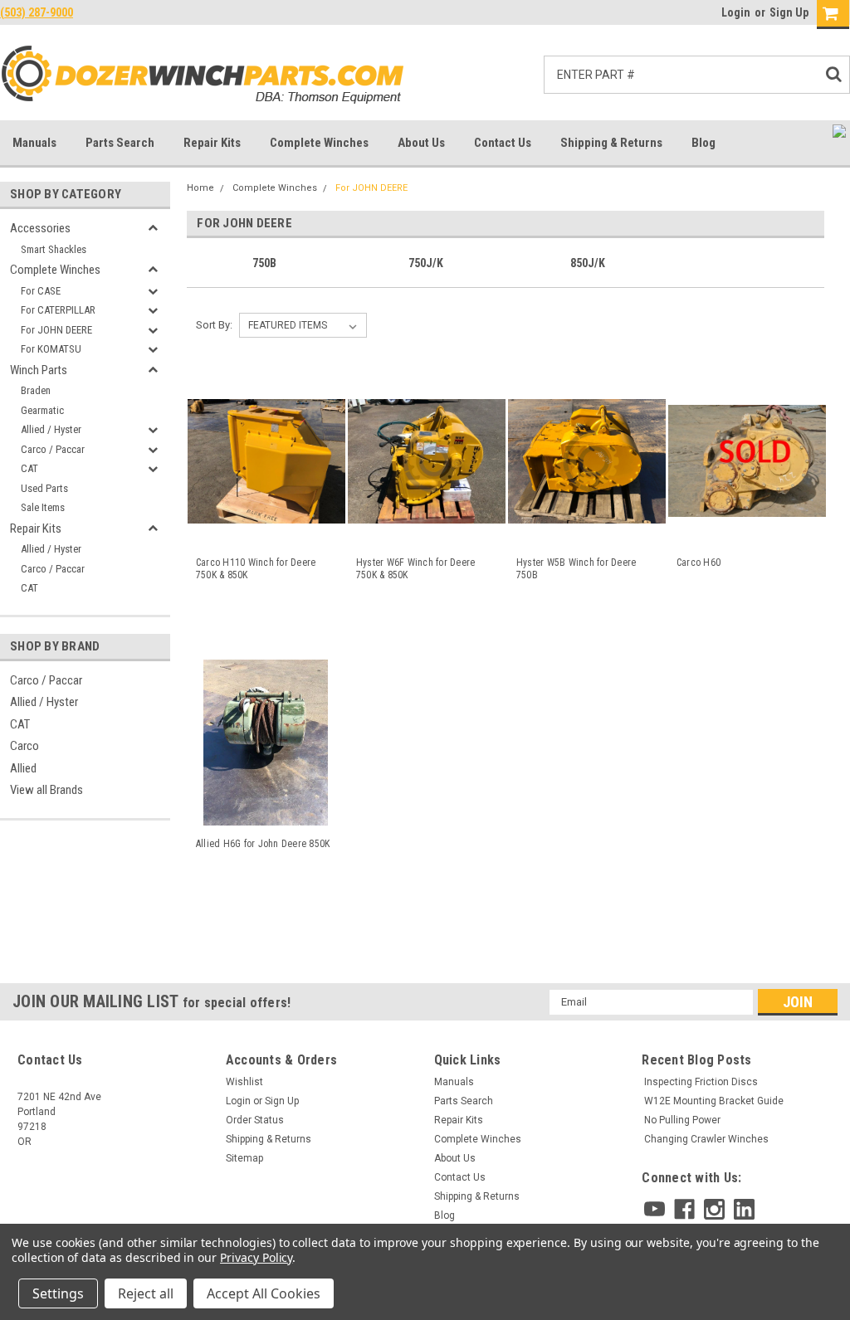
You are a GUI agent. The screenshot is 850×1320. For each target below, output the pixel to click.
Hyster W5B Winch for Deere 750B (576, 569)
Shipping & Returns (611, 142)
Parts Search (119, 142)
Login (735, 12)
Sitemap (244, 1158)
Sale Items (43, 507)
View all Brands (46, 789)
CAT (29, 468)
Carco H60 (699, 562)
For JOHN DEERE (56, 330)
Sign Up (788, 12)
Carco (24, 745)
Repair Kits (212, 142)
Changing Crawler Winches (706, 1139)
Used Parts (44, 488)
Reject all (145, 1293)
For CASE (41, 291)
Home (200, 188)
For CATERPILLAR (58, 310)
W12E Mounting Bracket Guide (714, 1101)
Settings (58, 1293)
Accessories (40, 228)
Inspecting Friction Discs (701, 1082)
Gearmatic (42, 410)
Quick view (265, 531)
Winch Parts (38, 370)
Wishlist (244, 1082)
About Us (421, 142)
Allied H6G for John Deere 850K (263, 844)
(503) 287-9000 (36, 12)
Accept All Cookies (263, 1293)
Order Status (255, 1120)
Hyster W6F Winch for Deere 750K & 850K (416, 569)
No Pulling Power (682, 1120)
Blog (703, 142)
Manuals (34, 142)
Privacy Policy (256, 1257)
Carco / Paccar (53, 449)
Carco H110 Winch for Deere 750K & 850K (256, 569)
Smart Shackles (53, 249)
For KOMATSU (51, 349)
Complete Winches (319, 142)
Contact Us (502, 142)
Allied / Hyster (51, 429)
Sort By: (214, 325)
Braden (36, 390)
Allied (23, 768)
